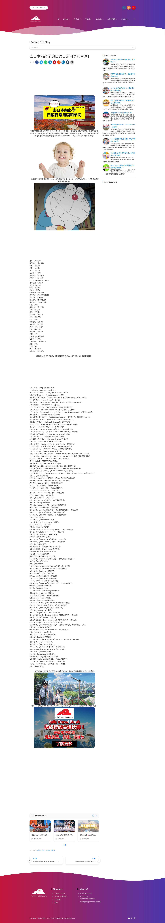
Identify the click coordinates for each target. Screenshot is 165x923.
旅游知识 (77, 19)
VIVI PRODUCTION (69, 918)
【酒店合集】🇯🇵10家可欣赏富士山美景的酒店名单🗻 (95, 835)
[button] (37, 62)
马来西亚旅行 (111, 19)
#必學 (38, 850)
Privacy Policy (60, 893)
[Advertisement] (64, 79)
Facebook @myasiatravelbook (87, 897)
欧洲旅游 (99, 19)
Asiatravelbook (86, 893)
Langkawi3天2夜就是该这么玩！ (121, 113)
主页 (58, 19)
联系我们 (58, 900)
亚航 (56, 903)
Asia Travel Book (49, 918)
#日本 (53, 850)
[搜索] (134, 19)
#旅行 (43, 850)
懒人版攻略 (124, 19)
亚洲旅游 (88, 19)
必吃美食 (65, 19)
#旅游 (48, 850)
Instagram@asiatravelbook (90, 902)
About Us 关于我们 (61, 896)
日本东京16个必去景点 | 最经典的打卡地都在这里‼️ (47, 835)
